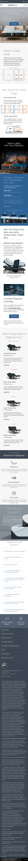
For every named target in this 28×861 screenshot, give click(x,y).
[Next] (20, 859)
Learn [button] (3, 650)
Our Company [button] (5, 654)
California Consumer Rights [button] (10, 646)
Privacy (23, 855)
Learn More (14, 316)
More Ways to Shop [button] (7, 658)
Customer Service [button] (6, 642)
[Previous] (1, 859)
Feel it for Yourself (21, 623)
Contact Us (25, 859)
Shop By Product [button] (6, 638)
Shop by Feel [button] (5, 630)
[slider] (14, 295)
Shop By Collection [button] (7, 634)
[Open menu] (1, 5)
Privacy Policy (5, 673)
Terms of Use (12, 673)
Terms (4, 856)
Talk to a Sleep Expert (7, 623)
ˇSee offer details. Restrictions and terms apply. (14, 738)
